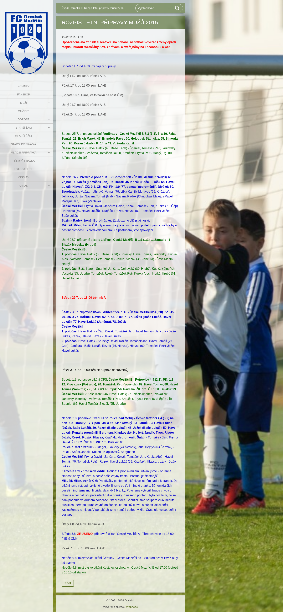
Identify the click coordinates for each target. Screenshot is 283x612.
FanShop (23, 94)
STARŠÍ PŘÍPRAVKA (23, 144)
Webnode (132, 606)
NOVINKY (23, 86)
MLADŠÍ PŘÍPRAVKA (23, 152)
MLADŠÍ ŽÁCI (23, 135)
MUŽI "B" (23, 111)
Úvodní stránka (71, 7)
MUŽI (23, 102)
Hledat (177, 8)
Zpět (67, 583)
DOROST (23, 119)
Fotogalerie (23, 169)
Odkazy (23, 177)
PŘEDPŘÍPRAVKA (24, 160)
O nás (23, 185)
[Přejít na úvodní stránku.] (26, 38)
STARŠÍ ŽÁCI (23, 127)
